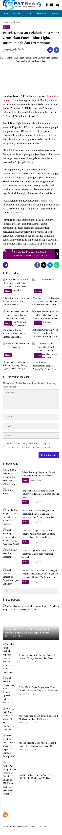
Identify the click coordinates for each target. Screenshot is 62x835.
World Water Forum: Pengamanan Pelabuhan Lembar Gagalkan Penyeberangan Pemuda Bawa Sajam (14, 334)
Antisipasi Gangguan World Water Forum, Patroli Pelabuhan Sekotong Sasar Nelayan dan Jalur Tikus (45, 333)
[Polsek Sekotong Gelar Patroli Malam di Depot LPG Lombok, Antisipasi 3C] (9, 746)
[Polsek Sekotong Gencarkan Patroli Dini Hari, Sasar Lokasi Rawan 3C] (16, 286)
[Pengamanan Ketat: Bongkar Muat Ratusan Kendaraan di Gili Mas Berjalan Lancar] (46, 286)
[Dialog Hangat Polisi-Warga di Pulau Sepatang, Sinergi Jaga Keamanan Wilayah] (16, 350)
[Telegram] (50, 265)
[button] (46, 5)
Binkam (6, 27)
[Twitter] (43, 265)
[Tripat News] (22, 4)
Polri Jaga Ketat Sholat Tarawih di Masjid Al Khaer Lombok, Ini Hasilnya (38, 717)
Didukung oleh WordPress (15, 826)
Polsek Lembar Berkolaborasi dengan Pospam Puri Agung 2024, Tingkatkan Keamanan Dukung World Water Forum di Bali (45, 366)
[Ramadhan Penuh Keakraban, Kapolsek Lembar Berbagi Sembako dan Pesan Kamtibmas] (9, 658)
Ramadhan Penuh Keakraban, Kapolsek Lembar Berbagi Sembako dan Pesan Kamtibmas (37, 657)
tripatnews (7, 49)
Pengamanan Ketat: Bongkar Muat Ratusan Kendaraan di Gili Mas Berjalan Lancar (45, 301)
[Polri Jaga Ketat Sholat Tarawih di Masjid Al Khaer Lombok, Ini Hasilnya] (9, 719)
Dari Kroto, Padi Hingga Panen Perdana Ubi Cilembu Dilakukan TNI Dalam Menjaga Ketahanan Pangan (37, 777)
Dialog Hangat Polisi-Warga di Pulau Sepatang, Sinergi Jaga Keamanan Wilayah (16, 365)
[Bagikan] (56, 50)
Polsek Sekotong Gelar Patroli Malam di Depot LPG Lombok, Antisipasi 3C (37, 744)
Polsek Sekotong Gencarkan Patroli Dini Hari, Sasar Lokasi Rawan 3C (16, 301)
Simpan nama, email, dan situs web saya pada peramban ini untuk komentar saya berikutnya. (28, 445)
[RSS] (5, 814)
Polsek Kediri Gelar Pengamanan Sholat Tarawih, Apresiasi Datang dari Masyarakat (39, 689)
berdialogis (8, 177)
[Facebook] (37, 265)
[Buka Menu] (52, 5)
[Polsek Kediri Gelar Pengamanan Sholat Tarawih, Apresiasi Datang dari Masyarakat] (9, 690)
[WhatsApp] (56, 265)
